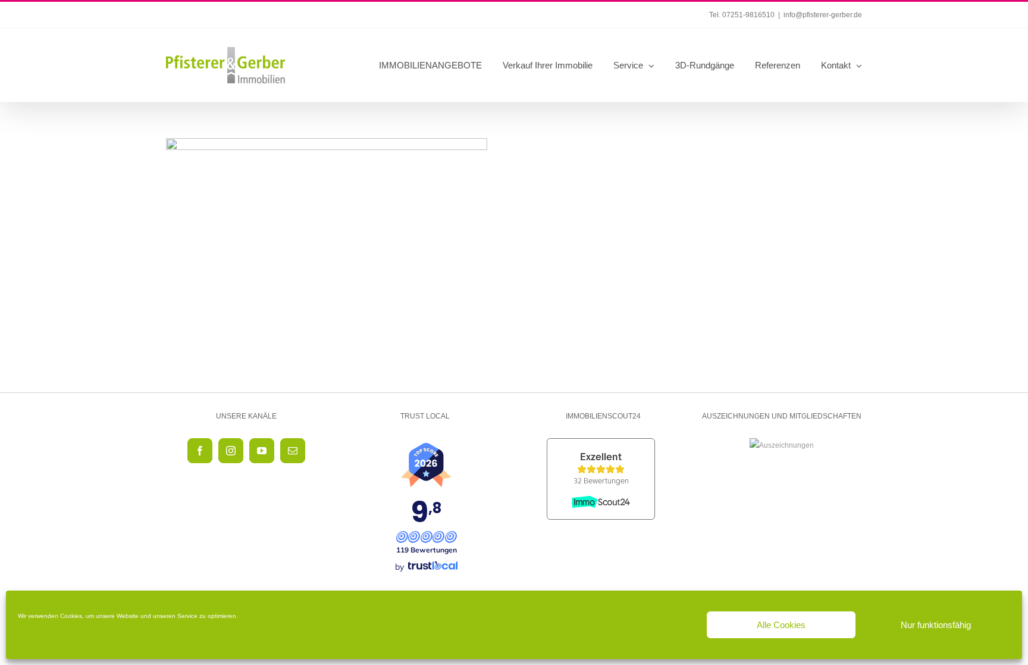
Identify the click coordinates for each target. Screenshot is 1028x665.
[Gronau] (326, 219)
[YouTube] (261, 450)
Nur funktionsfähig (936, 625)
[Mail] (292, 450)
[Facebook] (199, 450)
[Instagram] (230, 450)
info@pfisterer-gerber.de (822, 15)
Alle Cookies (781, 625)
